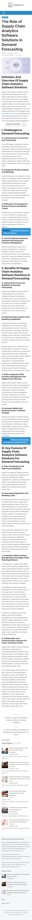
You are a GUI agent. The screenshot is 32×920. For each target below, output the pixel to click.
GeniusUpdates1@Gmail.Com (16, 914)
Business (5, 17)
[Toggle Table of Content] (23, 124)
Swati (5, 53)
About (3, 899)
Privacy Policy (6, 903)
